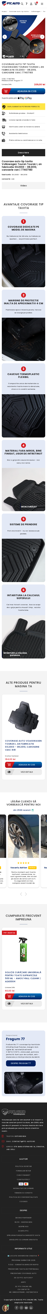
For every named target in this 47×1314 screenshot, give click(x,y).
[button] (21, 894)
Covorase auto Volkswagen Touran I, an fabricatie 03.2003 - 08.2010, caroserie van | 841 (23, 745)
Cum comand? (23, 1175)
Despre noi (24, 1226)
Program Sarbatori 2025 (23, 1260)
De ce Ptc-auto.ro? (23, 1278)
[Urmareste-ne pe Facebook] (16, 1308)
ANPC (23, 1282)
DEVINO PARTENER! (23, 1218)
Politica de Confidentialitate (23, 1197)
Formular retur (23, 1171)
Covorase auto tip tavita (19, 11)
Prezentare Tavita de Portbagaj (23, 1269)
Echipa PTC (23, 1231)
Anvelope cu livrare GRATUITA (23, 1240)
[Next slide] (42, 37)
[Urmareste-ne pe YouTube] (26, 1308)
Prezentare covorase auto (23, 1273)
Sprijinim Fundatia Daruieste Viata (23, 1235)
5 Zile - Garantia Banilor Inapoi (23, 1264)
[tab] (20, 56)
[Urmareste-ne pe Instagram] (21, 1308)
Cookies (23, 1201)
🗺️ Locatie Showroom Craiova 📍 (23, 1256)
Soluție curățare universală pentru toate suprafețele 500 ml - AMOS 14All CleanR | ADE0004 (23, 977)
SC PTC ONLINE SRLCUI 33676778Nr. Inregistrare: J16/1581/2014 (23, 1289)
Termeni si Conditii (23, 1193)
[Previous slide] (5, 37)
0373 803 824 (20, 1136)
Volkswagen (35, 11)
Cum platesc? (23, 1179)
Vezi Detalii (27, 772)
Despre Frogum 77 (21, 1063)
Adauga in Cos (27, 764)
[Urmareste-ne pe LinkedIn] (31, 1308)
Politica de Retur (23, 1166)
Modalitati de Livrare (23, 1188)
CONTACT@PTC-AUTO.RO (23, 1141)
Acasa (4, 11)
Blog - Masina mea (23, 1222)
